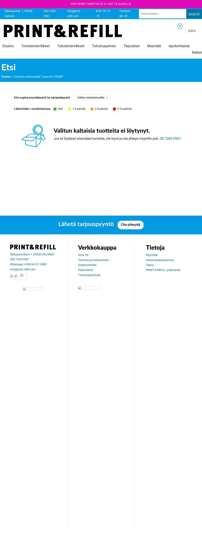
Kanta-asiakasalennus (160, 260)
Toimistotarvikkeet (35, 46)
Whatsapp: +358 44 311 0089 (28, 264)
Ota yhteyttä (130, 224)
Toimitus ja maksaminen (93, 260)
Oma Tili (83, 255)
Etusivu (8, 46)
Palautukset (85, 270)
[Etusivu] (63, 31)
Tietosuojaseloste (89, 275)
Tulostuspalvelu (104, 46)
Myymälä (154, 46)
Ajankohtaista (179, 46)
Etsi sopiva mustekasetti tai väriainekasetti (42, 97)
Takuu (150, 265)
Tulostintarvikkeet (70, 46)
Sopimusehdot (87, 265)
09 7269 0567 (170, 139)
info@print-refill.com (23, 269)
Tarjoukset (132, 46)
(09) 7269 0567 (19, 259)
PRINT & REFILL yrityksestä (163, 270)
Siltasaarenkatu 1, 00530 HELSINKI (32, 254)
